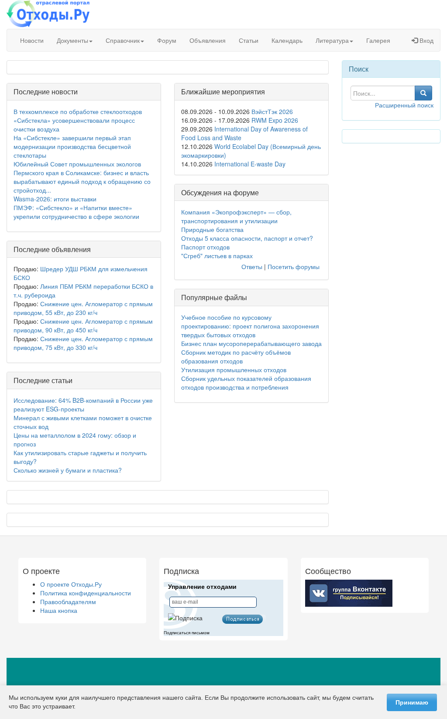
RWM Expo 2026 (274, 120)
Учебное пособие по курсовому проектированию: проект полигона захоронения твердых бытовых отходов (250, 326)
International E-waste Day (249, 163)
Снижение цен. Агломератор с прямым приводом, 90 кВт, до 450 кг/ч (83, 325)
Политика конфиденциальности (85, 592)
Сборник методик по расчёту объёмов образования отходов (236, 356)
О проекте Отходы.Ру (71, 584)
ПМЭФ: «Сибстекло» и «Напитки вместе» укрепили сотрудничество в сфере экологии (76, 212)
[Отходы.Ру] (48, 14)
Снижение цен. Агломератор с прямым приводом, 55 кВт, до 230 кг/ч (83, 308)
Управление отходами (202, 586)
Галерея (378, 40)
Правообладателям (68, 601)
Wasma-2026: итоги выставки (55, 198)
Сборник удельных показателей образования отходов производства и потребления (246, 382)
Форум (166, 40)
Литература (332, 40)
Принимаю (411, 702)
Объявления (207, 40)
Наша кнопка (58, 610)
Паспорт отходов (205, 246)
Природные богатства (212, 229)
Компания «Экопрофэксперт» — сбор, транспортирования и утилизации (236, 216)
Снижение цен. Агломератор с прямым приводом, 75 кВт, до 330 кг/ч (83, 343)
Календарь (287, 40)
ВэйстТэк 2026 (272, 111)
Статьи (248, 40)
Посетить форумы (294, 266)
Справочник (123, 40)
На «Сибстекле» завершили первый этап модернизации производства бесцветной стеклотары (72, 146)
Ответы (251, 266)
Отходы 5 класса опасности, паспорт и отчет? (247, 238)
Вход (425, 40)
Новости (32, 40)
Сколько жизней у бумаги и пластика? (68, 470)
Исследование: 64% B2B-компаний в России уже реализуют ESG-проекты (83, 404)
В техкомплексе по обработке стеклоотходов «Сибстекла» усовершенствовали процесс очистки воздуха (78, 120)
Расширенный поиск (404, 104)
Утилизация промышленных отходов (233, 369)
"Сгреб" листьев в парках (217, 255)
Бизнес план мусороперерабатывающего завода (251, 343)
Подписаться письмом (187, 632)
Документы (72, 40)
